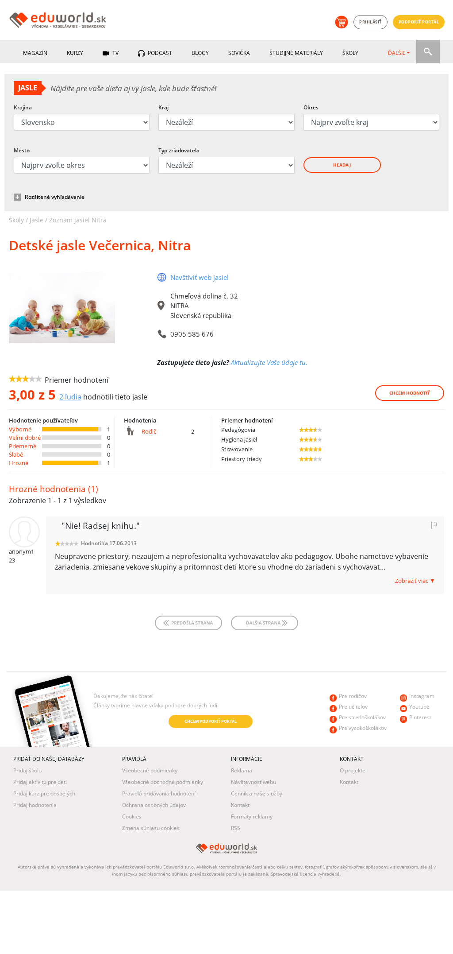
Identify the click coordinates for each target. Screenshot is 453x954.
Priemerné (22, 446)
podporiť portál (419, 22)
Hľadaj (342, 165)
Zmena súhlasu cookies (151, 828)
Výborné (20, 429)
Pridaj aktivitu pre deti (40, 782)
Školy (350, 53)
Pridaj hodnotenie (35, 805)
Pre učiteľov (353, 706)
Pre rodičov (353, 696)
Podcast (159, 53)
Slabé (16, 454)
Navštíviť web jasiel (199, 277)
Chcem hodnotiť (409, 393)
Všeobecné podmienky (149, 770)
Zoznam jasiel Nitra (78, 220)
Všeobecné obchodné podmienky (162, 782)
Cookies (132, 816)
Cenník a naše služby (256, 793)
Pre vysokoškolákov (363, 728)
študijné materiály (296, 53)
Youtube (419, 706)
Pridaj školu (27, 770)
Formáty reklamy (252, 816)
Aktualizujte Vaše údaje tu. (269, 362)
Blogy (200, 53)
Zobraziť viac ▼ (415, 581)
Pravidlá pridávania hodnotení (159, 793)
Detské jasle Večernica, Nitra (100, 245)
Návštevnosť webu (253, 782)
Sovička (239, 53)
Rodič (149, 431)
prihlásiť (370, 22)
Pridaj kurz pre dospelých (44, 793)
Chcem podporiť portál (210, 721)
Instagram (421, 696)
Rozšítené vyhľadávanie (54, 197)
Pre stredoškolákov (362, 717)
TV (115, 53)
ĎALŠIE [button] (397, 53)
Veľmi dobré (25, 438)
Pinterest (420, 717)
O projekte (352, 770)
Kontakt (240, 805)
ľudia (70, 397)
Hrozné (18, 463)
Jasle (36, 220)
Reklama (241, 770)
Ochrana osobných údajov (154, 805)
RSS (235, 828)
